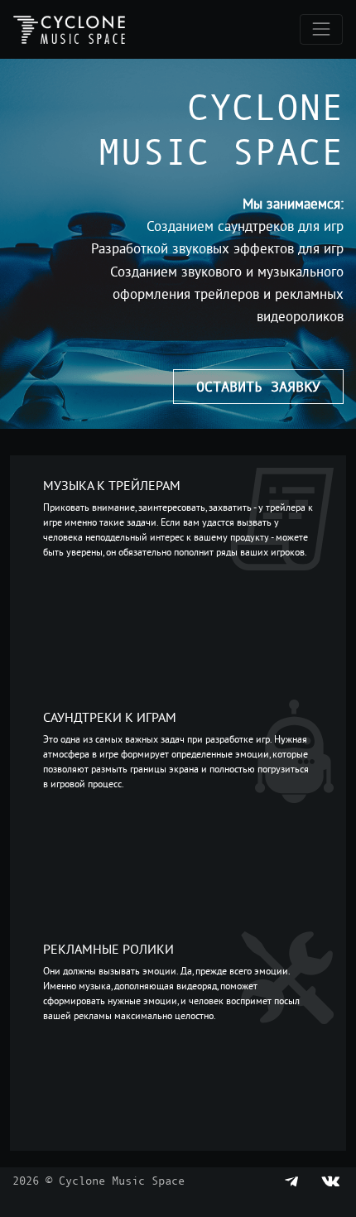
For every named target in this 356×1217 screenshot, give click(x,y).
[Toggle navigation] (321, 29)
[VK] (330, 1180)
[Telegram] (292, 1180)
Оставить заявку (258, 386)
